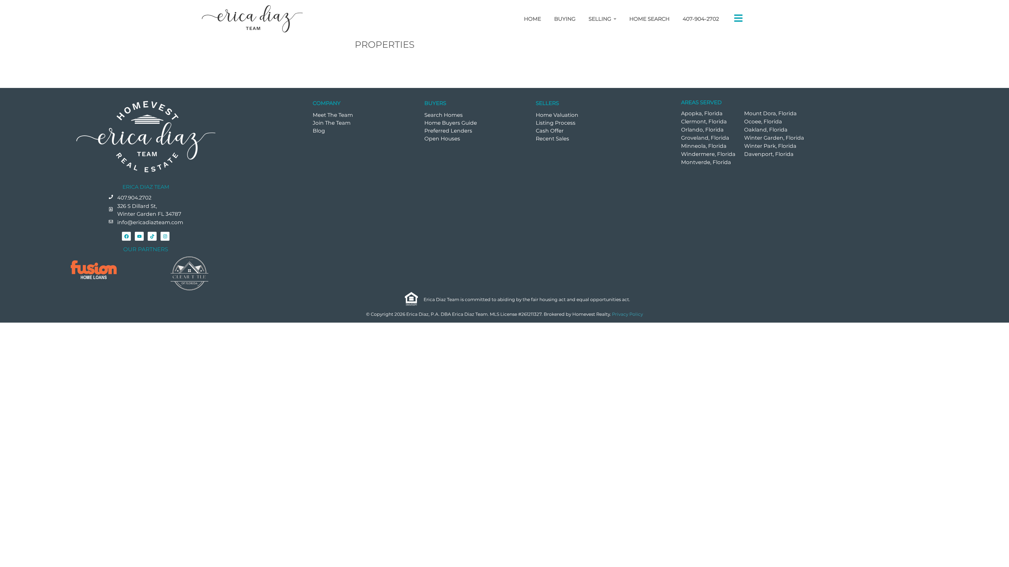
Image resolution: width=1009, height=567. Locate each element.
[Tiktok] (152, 236)
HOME (532, 19)
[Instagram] (165, 236)
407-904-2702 (701, 19)
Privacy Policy (627, 314)
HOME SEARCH (649, 19)
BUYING (564, 19)
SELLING (600, 19)
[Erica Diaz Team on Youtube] (139, 236)
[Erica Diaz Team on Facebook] (126, 236)
